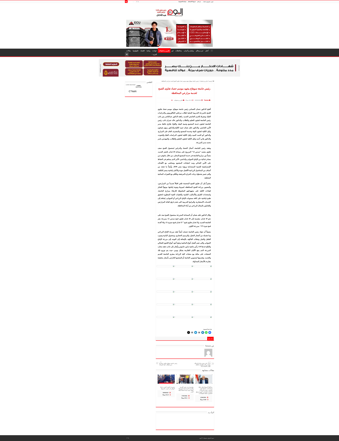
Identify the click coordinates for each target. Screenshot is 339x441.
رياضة (148, 51)
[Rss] (138, 2)
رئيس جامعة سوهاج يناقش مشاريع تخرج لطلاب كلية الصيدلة (168, 363)
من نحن (199, 1)
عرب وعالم (199, 51)
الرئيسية (211, 50)
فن (172, 51)
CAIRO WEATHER (130, 85)
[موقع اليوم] (169, 11)
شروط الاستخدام (192, 1)
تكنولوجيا (135, 51)
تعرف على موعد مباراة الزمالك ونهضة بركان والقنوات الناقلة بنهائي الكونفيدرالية (202, 364)
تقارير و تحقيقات (164, 51)
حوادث (154, 51)
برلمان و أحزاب (189, 51)
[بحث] (126, 1)
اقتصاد (142, 51)
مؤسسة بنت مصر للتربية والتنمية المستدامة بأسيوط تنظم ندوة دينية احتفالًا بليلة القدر (186, 389)
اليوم (200, 438)
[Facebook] (136, 2)
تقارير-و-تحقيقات (204, 81)
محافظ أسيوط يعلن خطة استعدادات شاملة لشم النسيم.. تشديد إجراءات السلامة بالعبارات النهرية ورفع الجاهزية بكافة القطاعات (204, 390)
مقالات (128, 51)
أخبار (206, 51)
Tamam (206, 100)
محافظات (178, 51)
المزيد (155, 54)
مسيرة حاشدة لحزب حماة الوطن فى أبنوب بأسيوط (167, 387)
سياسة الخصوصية (182, 1)
